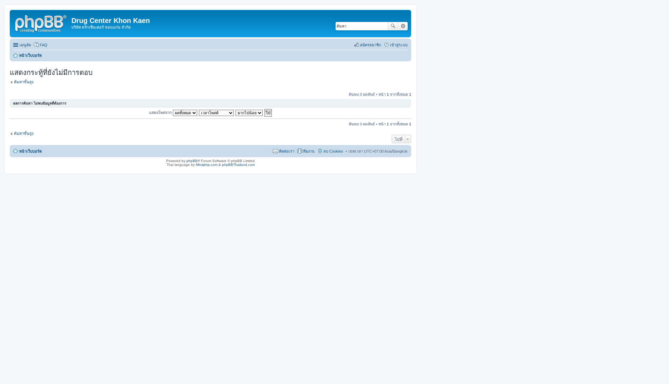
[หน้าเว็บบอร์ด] (41, 22)
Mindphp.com (206, 165)
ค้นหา (393, 26)
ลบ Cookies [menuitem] (333, 151)
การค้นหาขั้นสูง (403, 26)
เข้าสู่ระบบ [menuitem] (399, 45)
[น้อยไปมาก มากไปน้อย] (249, 112)
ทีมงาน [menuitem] (309, 151)
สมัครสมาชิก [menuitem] (370, 45)
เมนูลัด (25, 45)
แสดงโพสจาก (161, 112)
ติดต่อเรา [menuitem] (286, 151)
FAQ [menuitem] (43, 45)
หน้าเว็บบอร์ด (30, 151)
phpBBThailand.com (238, 165)
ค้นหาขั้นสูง (23, 82)
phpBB (192, 161)
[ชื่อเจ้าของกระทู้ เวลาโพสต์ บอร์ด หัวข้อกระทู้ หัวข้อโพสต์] (216, 112)
